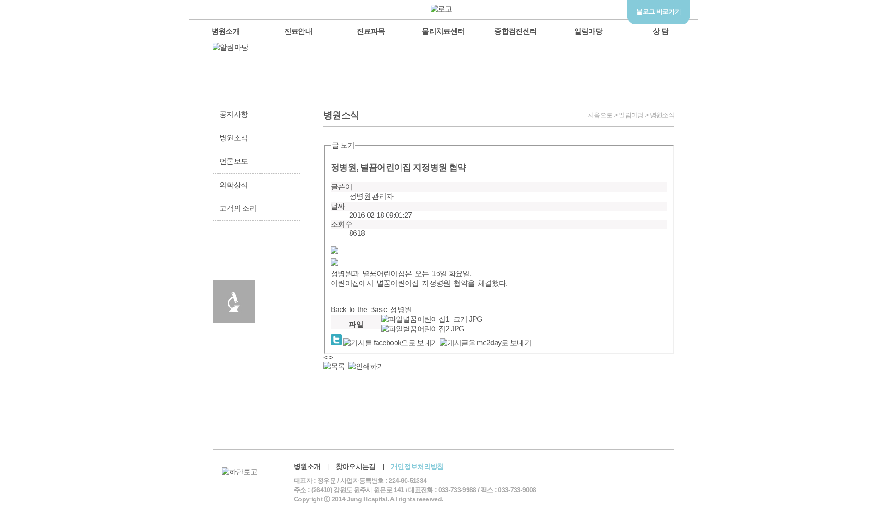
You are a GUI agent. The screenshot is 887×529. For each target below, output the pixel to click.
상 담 (660, 31)
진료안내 (298, 31)
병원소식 (233, 138)
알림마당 (588, 31)
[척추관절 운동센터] (709, 119)
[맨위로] (709, 193)
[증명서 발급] (234, 255)
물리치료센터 (443, 31)
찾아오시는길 (356, 466)
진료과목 (371, 31)
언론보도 (233, 161)
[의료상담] (709, 156)
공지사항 (233, 114)
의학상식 (233, 185)
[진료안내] (279, 255)
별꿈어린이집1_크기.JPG (442, 319)
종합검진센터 (515, 31)
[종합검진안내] (234, 301)
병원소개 (226, 31)
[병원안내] (279, 301)
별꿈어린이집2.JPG (433, 329)
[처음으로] (444, 9)
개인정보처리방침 (417, 466)
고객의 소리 (237, 208)
